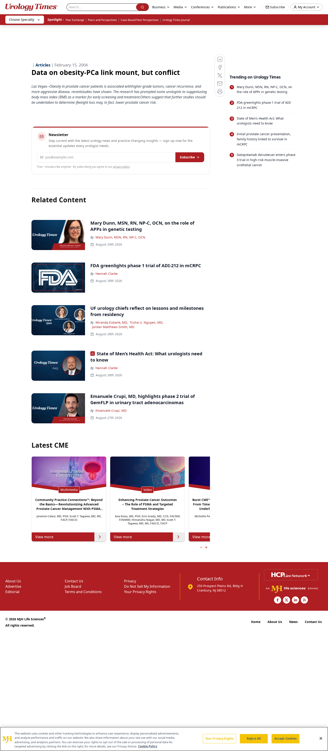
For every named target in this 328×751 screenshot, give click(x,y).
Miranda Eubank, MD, (111, 322)
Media (178, 7)
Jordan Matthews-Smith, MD (113, 327)
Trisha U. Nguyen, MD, (146, 322)
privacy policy (121, 167)
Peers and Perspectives (102, 20)
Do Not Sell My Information (147, 586)
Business (159, 7)
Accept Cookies (285, 739)
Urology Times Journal (176, 20)
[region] (164, 739)
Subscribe (187, 157)
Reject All (254, 739)
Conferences (200, 7)
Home (255, 622)
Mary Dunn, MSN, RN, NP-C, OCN (120, 237)
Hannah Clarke (106, 273)
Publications (227, 7)
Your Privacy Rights (140, 591)
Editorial (12, 591)
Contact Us (74, 581)
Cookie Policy (147, 746)
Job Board (73, 586)
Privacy (130, 581)
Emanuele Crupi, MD (111, 410)
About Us (13, 581)
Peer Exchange (75, 20)
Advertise (13, 586)
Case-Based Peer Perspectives (140, 20)
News (293, 622)
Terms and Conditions (83, 591)
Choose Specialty (21, 19)
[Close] (321, 738)
